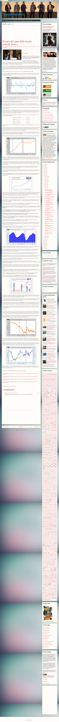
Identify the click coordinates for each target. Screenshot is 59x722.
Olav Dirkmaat (51, 533)
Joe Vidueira (54, 480)
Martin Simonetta (53, 513)
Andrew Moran (45, 382)
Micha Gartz (53, 518)
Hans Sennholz (46, 459)
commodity (53, 412)
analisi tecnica (7, 46)
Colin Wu (49, 412)
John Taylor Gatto (45, 484)
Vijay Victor (55, 590)
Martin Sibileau (47, 513)
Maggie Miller (51, 506)
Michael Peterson (46, 522)
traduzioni (37, 46)
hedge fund (55, 460)
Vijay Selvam (51, 590)
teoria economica (50, 577)
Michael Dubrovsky (50, 519)
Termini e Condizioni (46, 683)
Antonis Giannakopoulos (52, 384)
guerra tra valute (47, 457)
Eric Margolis (52, 435)
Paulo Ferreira (52, 538)
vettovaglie (55, 588)
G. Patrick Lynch (46, 445)
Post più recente (5, 426)
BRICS (44, 401)
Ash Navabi (54, 387)
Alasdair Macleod (53, 374)
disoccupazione (54, 425)
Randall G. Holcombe (48, 547)
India (46, 464)
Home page (21, 426)
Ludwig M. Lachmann (45, 504)
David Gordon (45, 420)
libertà (48, 500)
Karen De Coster (49, 491)
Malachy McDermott (50, 507)
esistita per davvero (46, 60)
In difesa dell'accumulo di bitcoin (49, 196)
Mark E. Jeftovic (45, 510)
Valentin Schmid (51, 587)
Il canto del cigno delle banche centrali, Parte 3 (49, 200)
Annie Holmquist (48, 383)
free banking (54, 443)
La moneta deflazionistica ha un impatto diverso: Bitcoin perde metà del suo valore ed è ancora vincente (51, 362)
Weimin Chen (44, 594)
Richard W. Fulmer (49, 551)
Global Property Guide (46, 636)
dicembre (46, 176)
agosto (46, 181)
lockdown (44, 502)
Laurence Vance (53, 497)
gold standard (45, 452)
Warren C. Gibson (47, 593)
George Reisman (53, 448)
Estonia (55, 436)
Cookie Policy (45, 681)
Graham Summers (50, 453)
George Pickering (48, 448)
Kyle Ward (48, 496)
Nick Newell (44, 530)
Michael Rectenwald (46, 523)
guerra (55, 456)
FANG (44, 439)
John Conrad (49, 481)
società (55, 567)
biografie (46, 392)
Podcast (19, 20)
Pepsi (51, 539)
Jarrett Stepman (48, 474)
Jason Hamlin (53, 474)
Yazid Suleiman (48, 597)
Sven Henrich (49, 575)
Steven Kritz (50, 573)
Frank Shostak (45, 442)
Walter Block (46, 592)
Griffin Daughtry (51, 456)
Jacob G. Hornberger (48, 470)
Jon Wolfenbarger (52, 485)
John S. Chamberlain (48, 483)
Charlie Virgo (53, 404)
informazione (45, 465)
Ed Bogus (48, 432)
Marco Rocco (48, 509)
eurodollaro (47, 438)
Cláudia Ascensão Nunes (49, 410)
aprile (46, 187)
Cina (44, 409)
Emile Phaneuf (48, 434)
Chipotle (44, 405)
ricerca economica (53, 548)
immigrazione (54, 463)
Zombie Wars (45, 599)
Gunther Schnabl (45, 458)
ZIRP (53, 598)
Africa (47, 374)
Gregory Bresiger (46, 455)
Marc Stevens (48, 508)
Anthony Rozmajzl (54, 383)
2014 (45, 243)
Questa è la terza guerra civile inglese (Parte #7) (51, 331)
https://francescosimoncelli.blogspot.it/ (20, 370)
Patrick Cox (51, 535)
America (51, 379)
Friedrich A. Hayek (53, 444)
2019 (45, 173)
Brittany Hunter (49, 401)
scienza (47, 562)
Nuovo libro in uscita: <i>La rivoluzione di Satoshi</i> (48, 27)
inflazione (30, 46)
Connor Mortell (45, 413)
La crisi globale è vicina (48, 232)
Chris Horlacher (45, 406)
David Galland (53, 419)
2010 (45, 248)
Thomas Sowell (47, 581)
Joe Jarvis (49, 480)
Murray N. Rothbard (52, 526)
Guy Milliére (51, 458)
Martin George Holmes (50, 512)
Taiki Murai (53, 576)
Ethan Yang (49, 437)
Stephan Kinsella (50, 571)
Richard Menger (51, 550)
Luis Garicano (45, 505)
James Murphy (48, 472)
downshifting (48, 428)
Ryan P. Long (52, 560)
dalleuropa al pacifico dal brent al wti (49, 276)
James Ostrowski (53, 472)
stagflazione (47, 570)
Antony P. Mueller (45, 385)
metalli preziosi (46, 518)
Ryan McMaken (45, 560)
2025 (45, 165)
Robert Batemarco (52, 552)
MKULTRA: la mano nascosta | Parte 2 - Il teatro (51, 312)
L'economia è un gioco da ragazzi (48, 113)
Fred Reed (49, 443)
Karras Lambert (52, 492)
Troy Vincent (44, 585)
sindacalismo (45, 567)
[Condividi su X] (4, 47)
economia (54, 430)
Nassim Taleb (51, 527)
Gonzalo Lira (44, 453)
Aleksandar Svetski (48, 375)
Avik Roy (48, 388)
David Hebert (51, 420)
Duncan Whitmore (51, 429)
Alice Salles (45, 378)
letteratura (48, 499)
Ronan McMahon (46, 558)
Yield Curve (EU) (45, 646)
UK (44, 586)
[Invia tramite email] (2, 47)
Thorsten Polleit (52, 581)
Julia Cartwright (52, 489)
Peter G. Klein (47, 541)
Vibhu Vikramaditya (47, 589)
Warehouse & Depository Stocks (48, 644)
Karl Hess (54, 491)
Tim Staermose (49, 582)
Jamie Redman (51, 473)
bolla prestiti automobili (12, 46)
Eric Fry (48, 435)
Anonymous (45, 263)
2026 (45, 164)
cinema (48, 409)
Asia (43, 388)
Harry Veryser (50, 460)
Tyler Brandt (52, 585)
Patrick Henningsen (46, 536)
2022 (45, 169)
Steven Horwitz (46, 573)
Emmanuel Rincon (53, 434)
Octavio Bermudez (45, 533)
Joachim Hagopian (53, 479)
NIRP (54, 531)
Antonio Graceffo (46, 384)
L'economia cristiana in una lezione (48, 115)
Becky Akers (49, 389)
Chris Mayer (54, 406)
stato (52, 570)
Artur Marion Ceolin (48, 387)
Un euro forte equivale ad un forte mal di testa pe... (49, 192)
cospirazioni (54, 414)
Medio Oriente (51, 516)
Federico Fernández (49, 439)
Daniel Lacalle (49, 418)
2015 (45, 241)
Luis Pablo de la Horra (51, 505)
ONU (47, 534)
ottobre (46, 179)
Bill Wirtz (53, 391)
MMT (51, 525)
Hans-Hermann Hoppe (52, 459)
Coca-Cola (50, 411)
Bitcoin (45, 393)
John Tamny (53, 483)
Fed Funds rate (45, 633)
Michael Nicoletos (54, 521)
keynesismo (52, 493)
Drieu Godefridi (54, 428)
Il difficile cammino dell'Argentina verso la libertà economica (51, 325)
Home (3, 20)
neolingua (47, 528)
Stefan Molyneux (45, 571)
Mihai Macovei (50, 524)
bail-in (52, 388)
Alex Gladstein (54, 375)
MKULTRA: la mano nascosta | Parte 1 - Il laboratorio (51, 305)
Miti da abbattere (15, 20)
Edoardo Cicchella (53, 432)
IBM (46, 463)
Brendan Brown (45, 399)
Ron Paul (47, 557)
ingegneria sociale (53, 466)
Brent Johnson (51, 399)
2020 (45, 172)
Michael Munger (48, 521)
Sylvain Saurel (49, 576)
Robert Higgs (50, 554)
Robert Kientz (55, 554)
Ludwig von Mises (52, 504)
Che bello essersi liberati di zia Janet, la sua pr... (49, 226)
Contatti (31, 20)
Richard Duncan (47, 549)
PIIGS (55, 543)
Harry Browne (45, 460)
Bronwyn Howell (54, 401)
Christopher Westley (46, 408)
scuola (51, 563)
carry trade (47, 403)
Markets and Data (45, 638)
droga (44, 429)
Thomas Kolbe (50, 580)
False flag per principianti (48, 206)
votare (56, 591)
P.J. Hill (50, 534)
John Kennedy (54, 481)
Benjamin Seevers (54, 389)
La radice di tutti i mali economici (48, 118)
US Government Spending (47, 643)
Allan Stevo (49, 378)
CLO (46, 411)
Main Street (34, 46)
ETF (44, 437)
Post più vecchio (37, 426)
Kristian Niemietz (48, 495)
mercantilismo (45, 517)
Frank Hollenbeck (45, 441)
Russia (53, 559)
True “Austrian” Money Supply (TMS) (48, 641)
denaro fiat (48, 423)
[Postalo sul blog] (3, 47)
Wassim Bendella (53, 593)
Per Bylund (55, 539)
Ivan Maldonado (47, 468)
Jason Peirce (54, 475)
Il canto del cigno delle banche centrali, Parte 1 (49, 208)
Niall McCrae (52, 528)
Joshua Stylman (45, 489)
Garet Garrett (51, 445)
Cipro (52, 409)
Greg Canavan (54, 454)
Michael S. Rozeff (53, 523)
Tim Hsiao (44, 582)
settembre (46, 180)
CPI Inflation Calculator (46, 630)
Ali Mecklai (55, 377)
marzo (46, 188)
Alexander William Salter (50, 377)
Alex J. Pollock (46, 376)
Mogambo (55, 525)
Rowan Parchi (51, 558)
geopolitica (49, 447)
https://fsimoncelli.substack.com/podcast (49, 104)
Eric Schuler (47, 436)
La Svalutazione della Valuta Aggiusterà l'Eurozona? (51, 299)
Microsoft (44, 524)
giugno (46, 184)
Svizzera (44, 576)
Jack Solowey (52, 469)
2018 (45, 175)
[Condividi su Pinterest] (6, 47)
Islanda (51, 467)
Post (45, 289)
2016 (45, 240)
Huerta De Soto (45, 462)
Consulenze (27, 20)
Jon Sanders (47, 485)
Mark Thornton (49, 511)
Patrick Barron (46, 535)
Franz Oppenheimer (52, 442)
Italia (56, 467)
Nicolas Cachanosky (50, 530)
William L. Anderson (49, 596)
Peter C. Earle (52, 540)
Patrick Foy (55, 535)
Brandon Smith (49, 398)
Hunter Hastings (51, 462)
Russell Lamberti (48, 559)
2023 (45, 168)
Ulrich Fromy (51, 586)
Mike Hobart (47, 525)
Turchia (48, 585)
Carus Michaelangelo (54, 403)
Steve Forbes (55, 572)
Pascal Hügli (54, 534)
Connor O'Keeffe (50, 413)
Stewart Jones (55, 573)
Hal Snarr (55, 458)
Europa (53, 438)
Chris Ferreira (54, 405)
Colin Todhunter (45, 412)
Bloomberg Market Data (46, 628)
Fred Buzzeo (45, 443)
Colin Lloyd (54, 411)
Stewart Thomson (46, 574)
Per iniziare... (6, 20)
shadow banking (49, 564)
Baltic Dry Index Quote (46, 627)
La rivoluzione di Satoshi (46, 112)
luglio (45, 183)
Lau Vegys (44, 497)
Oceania (53, 532)
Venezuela (48, 588)
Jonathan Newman (45, 486)
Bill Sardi (49, 391)
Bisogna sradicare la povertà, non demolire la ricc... (49, 213)
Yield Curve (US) (45, 647)
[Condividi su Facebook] (5, 47)
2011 (44, 247)
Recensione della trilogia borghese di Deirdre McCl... (49, 190)
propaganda (45, 545)
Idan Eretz (50, 463)
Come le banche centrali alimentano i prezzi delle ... (49, 219)
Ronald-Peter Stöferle (54, 557)
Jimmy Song (47, 479)
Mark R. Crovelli (52, 510)
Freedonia (46, 444)
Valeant (47, 587)
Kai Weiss (47, 490)
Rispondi (6, 395)
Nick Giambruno (49, 529)
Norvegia (44, 532)
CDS (49, 404)
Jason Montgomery (45, 475)
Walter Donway (51, 592)
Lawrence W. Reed (52, 498)
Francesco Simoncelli (51, 133)
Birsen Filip (55, 392)
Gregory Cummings (52, 455)
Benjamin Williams (46, 390)
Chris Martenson (50, 406)
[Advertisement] (21, 33)
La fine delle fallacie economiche (48, 120)
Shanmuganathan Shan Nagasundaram (51, 565)
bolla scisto (45, 397)
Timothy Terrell (54, 582)
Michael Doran (45, 519)
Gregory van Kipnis (45, 456)
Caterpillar (45, 404)
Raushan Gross (54, 547)
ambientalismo (45, 379)
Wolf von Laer (55, 596)
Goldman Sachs (53, 452)
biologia (50, 392)
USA (56, 586)
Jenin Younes (49, 478)
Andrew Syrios (51, 382)
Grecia (49, 454)
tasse (44, 577)
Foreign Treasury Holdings (47, 635)
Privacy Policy (45, 679)
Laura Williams (48, 497)
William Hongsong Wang (50, 595)
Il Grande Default (45, 110)
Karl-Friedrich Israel (46, 492)
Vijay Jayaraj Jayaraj (45, 590)
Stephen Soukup (50, 572)
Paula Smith (47, 538)
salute (52, 561)
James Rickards (45, 473)
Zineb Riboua (48, 598)
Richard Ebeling (52, 549)
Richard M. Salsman (45, 550)
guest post (53, 457)
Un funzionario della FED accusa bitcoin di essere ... (49, 202)
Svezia (54, 575)
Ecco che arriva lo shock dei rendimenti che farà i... (49, 215)
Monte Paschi (45, 526)
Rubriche (11, 20)
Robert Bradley (51, 553)
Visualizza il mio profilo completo (48, 158)
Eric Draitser (44, 435)
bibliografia (52, 390)
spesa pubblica (53, 568)
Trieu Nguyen (53, 584)
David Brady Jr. (48, 419)
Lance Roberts (53, 496)
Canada (52, 402)
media (44, 516)
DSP (47, 429)
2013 (45, 244)
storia (51, 574)
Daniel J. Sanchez (50, 417)
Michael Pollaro (52, 522)
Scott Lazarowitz (46, 563)
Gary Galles (48, 446)
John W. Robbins (52, 484)
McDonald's (54, 515)
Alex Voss (51, 376)
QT (47, 546)
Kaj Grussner (52, 490)
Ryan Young (48, 561)
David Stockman (26, 46)
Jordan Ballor (50, 486)
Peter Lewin (52, 541)
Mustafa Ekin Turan (45, 527)
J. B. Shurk (52, 468)
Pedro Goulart (47, 539)
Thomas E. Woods (45, 579)
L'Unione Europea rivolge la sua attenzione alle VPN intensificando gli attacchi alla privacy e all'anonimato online (51, 354)
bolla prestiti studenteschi (20, 46)
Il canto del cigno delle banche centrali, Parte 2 (49, 205)
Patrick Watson (52, 536)
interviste (46, 467)
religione (45, 548)
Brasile (54, 398)
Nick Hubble (54, 529)
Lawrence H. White (46, 498)
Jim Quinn (53, 478)
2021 (45, 171)
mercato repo (52, 517)
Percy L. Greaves (46, 540)
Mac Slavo (47, 506)
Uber (56, 585)
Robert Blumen (45, 553)
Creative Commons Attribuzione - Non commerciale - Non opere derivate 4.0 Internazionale (48, 677)
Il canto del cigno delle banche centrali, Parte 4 (49, 198)
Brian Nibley (53, 400)
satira (44, 562)
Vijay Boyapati (53, 589)
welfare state (49, 594)
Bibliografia (23, 20)
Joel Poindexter (45, 481)
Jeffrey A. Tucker (50, 477)
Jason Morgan (50, 475)
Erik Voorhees (51, 436)
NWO (48, 532)
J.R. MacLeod (48, 469)
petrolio (55, 542)
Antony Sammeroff (53, 385)
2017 (45, 239)
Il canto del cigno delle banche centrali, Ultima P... (49, 194)
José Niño (54, 486)
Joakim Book (45, 480)
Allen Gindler (54, 378)
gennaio (46, 237)
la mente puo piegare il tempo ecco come (49, 267)
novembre (46, 177)
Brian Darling (48, 400)
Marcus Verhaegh (53, 509)
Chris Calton (48, 405)
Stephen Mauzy (45, 572)
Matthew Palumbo (49, 515)
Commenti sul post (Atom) (22, 429)
